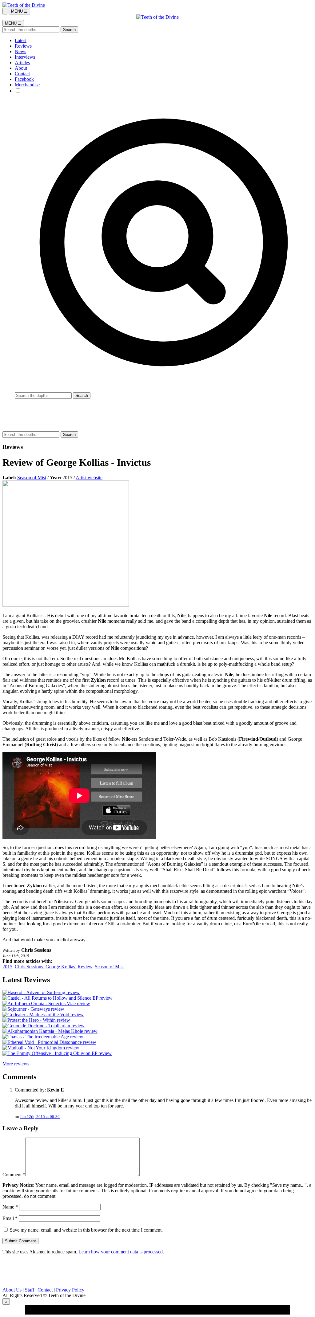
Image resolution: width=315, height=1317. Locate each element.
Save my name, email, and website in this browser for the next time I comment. (86, 1230)
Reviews (23, 46)
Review (85, 966)
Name (10, 1206)
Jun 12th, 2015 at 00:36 (40, 1116)
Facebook (24, 79)
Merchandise (27, 84)
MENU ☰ (19, 11)
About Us (12, 1289)
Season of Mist (31, 477)
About (21, 68)
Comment (13, 1174)
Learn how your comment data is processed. (121, 1251)
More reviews (15, 1063)
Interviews (25, 57)
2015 (7, 966)
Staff (29, 1289)
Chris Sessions (29, 966)
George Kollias (60, 966)
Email (10, 1218)
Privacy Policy (70, 1289)
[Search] (4, 11)
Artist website (89, 477)
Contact (22, 73)
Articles (22, 62)
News (20, 51)
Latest (20, 40)
